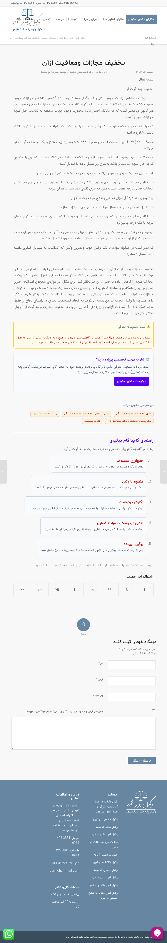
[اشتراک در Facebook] (144, 589)
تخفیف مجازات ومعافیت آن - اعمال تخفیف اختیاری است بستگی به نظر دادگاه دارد (86, 565)
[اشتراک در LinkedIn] (92, 589)
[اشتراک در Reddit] (39, 589)
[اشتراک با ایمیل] (22, 589)
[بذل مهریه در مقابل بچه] (163, 472)
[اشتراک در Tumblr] (74, 589)
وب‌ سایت (98, 695)
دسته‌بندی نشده (79, 72)
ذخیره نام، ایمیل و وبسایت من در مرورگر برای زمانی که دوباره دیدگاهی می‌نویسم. (64, 712)
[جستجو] (152, 44)
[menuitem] (141, 19)
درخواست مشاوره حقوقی (131, 381)
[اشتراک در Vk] (57, 589)
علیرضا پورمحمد (50, 72)
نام (101, 663)
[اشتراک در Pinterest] (109, 589)
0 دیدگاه (100, 72)
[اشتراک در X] (127, 589)
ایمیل (99, 679)
